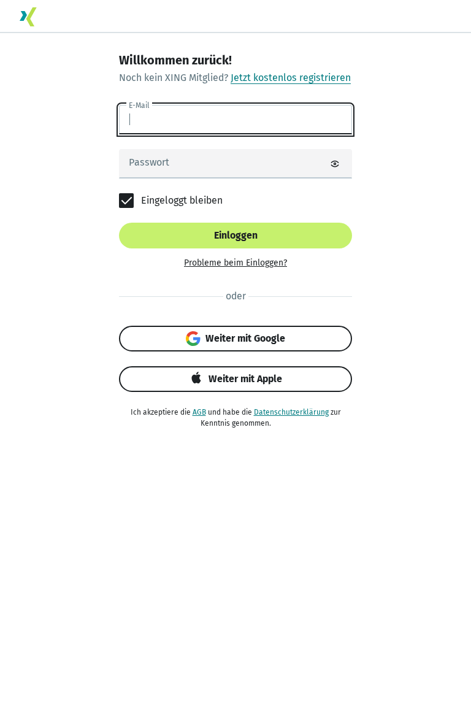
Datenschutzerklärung (291, 412)
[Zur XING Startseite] (28, 16)
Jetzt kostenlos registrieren (291, 77)
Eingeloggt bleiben (182, 200)
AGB (199, 412)
